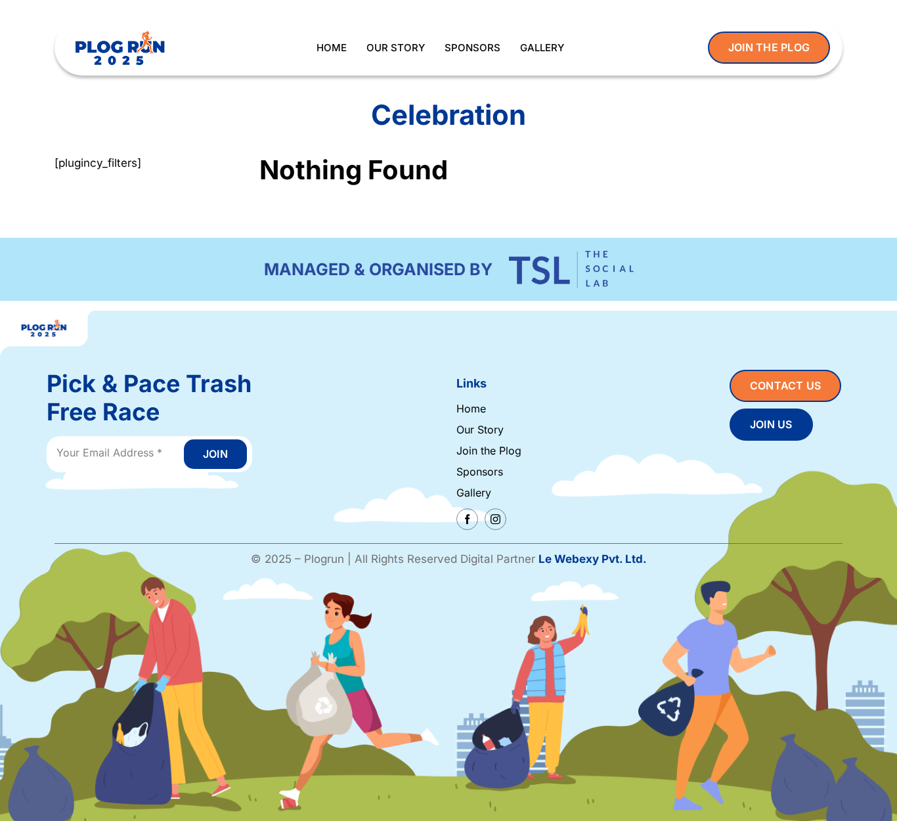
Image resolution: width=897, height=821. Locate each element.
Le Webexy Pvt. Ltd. (592, 559)
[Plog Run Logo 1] (119, 31)
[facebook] (467, 519)
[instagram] (495, 519)
